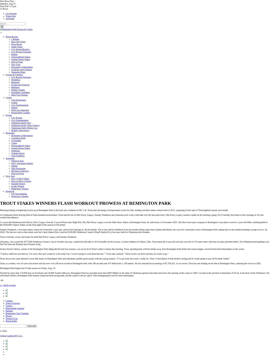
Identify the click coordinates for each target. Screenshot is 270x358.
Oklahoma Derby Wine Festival (25, 125)
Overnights (16, 140)
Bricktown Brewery (20, 171)
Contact (9, 301)
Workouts (15, 151)
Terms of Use (12, 318)
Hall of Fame (17, 62)
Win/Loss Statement (20, 110)
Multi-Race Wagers (19, 189)
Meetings (15, 87)
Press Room (16, 44)
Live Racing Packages (21, 52)
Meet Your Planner (19, 95)
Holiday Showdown (20, 130)
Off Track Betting (19, 194)
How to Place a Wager (21, 181)
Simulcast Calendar (19, 196)
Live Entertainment (19, 105)
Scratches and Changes (21, 69)
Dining (14, 54)
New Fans (15, 64)
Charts (14, 143)
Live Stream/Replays (20, 49)
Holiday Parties (18, 90)
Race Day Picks (18, 42)
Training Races (18, 153)
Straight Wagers (18, 184)
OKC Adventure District (22, 163)
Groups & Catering (14, 75)
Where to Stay (17, 161)
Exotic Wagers (17, 186)
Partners (9, 311)
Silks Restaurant (18, 168)
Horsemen (10, 133)
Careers (9, 306)
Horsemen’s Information (22, 67)
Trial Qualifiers (18, 156)
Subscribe (32, 326)
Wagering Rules (18, 72)
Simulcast (10, 191)
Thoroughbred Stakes (20, 57)
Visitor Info (11, 16)
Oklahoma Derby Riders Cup (24, 128)
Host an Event (17, 173)
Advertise (10, 18)
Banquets (15, 82)
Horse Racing (12, 36)
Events (9, 115)
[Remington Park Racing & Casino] (16, 29)
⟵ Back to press (8, 285)
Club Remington (18, 100)
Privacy (9, 316)
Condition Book (18, 138)
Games (14, 102)
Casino (9, 97)
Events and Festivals (20, 85)
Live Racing (11, 13)
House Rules (11, 321)
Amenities (10, 158)
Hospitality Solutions (20, 92)
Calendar (15, 39)
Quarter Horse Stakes (20, 59)
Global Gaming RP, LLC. (11, 336)
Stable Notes (16, 47)
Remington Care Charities (17, 313)
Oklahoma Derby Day (21, 123)
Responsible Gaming (20, 113)
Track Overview (13, 303)
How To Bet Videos (20, 178)
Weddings (15, 80)
